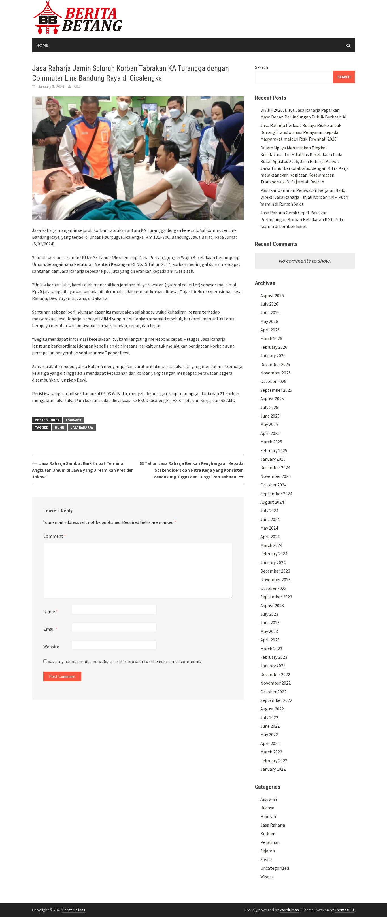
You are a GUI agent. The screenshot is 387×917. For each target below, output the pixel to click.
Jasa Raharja (82, 427)
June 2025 (270, 416)
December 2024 (275, 467)
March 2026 (271, 338)
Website (51, 646)
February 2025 (273, 450)
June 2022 (270, 726)
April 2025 (270, 433)
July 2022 (269, 717)
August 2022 (272, 708)
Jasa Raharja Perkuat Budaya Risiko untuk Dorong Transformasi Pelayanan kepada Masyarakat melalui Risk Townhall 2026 (300, 132)
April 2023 (270, 640)
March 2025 (271, 441)
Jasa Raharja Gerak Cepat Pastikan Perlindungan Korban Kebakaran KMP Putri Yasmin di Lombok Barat (302, 219)
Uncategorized (274, 868)
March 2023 (271, 648)
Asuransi (73, 420)
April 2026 (270, 330)
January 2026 (273, 355)
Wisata (267, 877)
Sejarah (267, 851)
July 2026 (269, 304)
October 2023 (273, 588)
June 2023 (270, 622)
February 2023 (273, 657)
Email (50, 629)
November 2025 (275, 373)
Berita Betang (74, 909)
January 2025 (273, 459)
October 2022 (273, 691)
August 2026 (272, 295)
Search (261, 67)
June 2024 (270, 519)
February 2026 (273, 347)
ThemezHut (344, 909)
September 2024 (276, 493)
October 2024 (273, 485)
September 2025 (276, 390)
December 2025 (275, 364)
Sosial (266, 859)
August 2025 (272, 398)
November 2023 (275, 579)
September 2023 (276, 597)
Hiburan (268, 816)
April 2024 (270, 536)
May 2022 (269, 734)
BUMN (59, 427)
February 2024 (273, 553)
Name (50, 611)
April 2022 (270, 743)
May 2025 (269, 424)
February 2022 (273, 760)
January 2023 (273, 665)
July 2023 (269, 614)
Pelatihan (270, 842)
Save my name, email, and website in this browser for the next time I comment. (124, 661)
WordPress (289, 909)
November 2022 (275, 683)
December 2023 (275, 571)
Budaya (267, 807)
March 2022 (271, 752)
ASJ (77, 86)
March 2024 (271, 545)
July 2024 (269, 510)
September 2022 (276, 700)
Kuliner (267, 833)
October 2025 (273, 381)
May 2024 (269, 528)
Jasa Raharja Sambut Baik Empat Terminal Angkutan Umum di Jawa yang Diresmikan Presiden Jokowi (83, 470)
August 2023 (272, 605)
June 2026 (270, 312)
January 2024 (273, 562)
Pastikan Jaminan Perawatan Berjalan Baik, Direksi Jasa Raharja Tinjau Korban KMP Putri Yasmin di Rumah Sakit (304, 197)
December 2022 (275, 674)
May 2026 (269, 321)
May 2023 (269, 631)
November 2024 (275, 476)
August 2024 (272, 502)
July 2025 (269, 407)
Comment (54, 536)
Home (42, 45)
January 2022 (273, 769)
